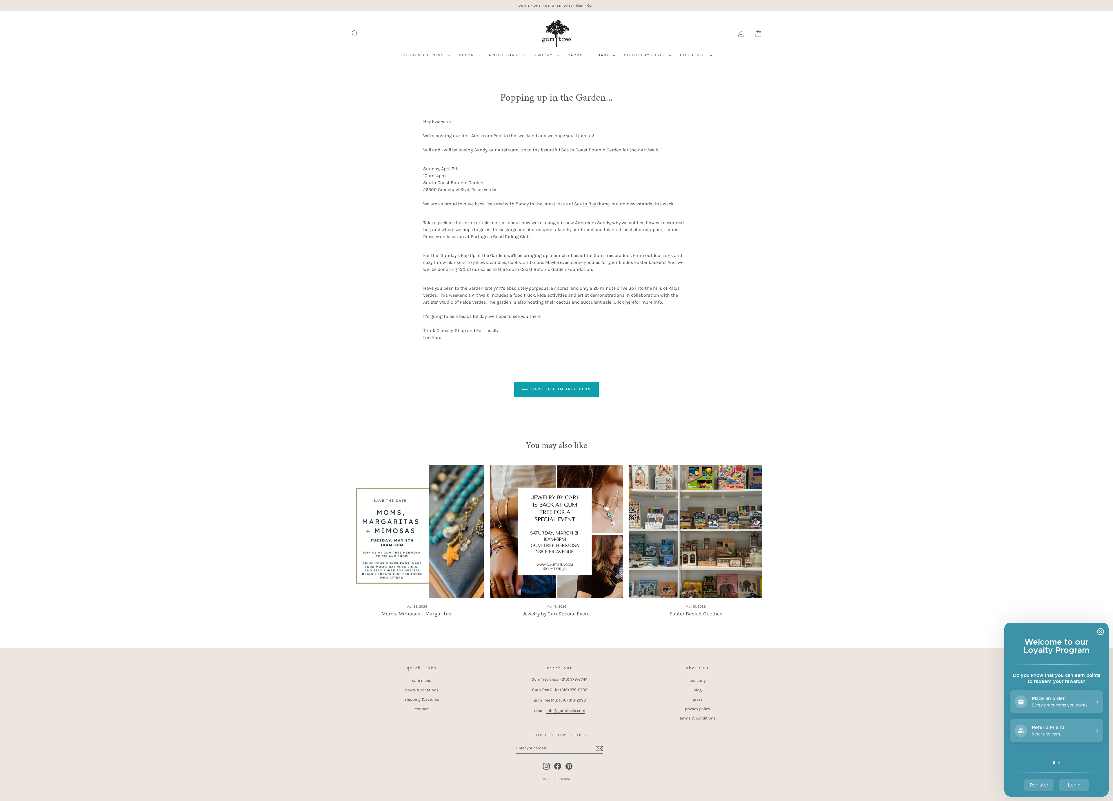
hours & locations (421, 690)
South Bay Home (592, 203)
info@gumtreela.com (565, 710)
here (495, 222)
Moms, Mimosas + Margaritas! (417, 613)
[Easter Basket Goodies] (695, 531)
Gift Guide (694, 55)
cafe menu (421, 680)
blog (698, 690)
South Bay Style (645, 55)
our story (698, 680)
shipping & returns (422, 699)
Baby (604, 55)
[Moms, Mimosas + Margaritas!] (417, 531)
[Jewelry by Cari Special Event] (556, 531)
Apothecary (504, 55)
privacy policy (697, 708)
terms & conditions (697, 718)
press (698, 699)
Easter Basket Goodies (696, 613)
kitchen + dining (423, 55)
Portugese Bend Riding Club (500, 236)
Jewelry (544, 55)
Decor (467, 55)
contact (422, 708)
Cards (576, 55)
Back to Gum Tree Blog (560, 389)
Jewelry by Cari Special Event (556, 613)
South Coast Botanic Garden (453, 182)
